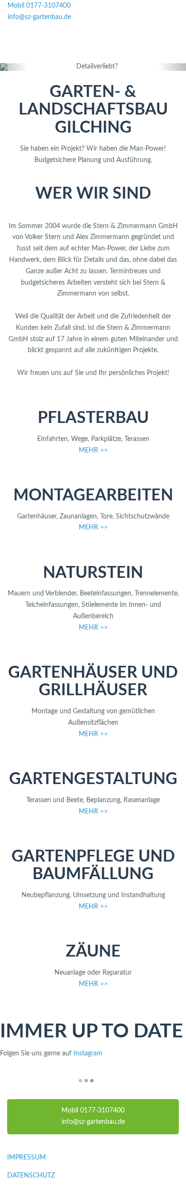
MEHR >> (93, 450)
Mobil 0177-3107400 (39, 5)
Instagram (88, 1053)
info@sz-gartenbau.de (39, 17)
